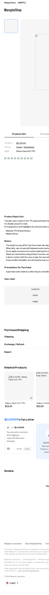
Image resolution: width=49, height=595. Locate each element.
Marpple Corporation (13, 544)
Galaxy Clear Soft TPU (15, 403)
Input (27, 449)
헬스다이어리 (21, 143)
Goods (19, 147)
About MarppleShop (33, 544)
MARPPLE (22, 3)
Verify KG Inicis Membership (28, 571)
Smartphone (29, 147)
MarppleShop (10, 3)
